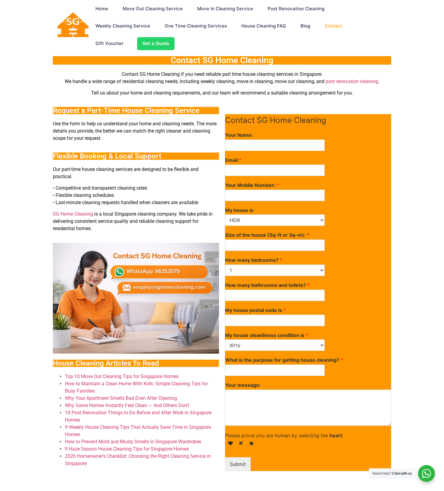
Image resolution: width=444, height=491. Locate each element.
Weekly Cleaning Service (122, 26)
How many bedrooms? (253, 260)
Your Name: (239, 135)
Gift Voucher (109, 43)
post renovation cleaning (352, 81)
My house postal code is (255, 310)
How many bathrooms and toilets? (267, 285)
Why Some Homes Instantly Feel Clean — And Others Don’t (127, 405)
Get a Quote (156, 43)
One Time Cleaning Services (196, 26)
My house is (239, 210)
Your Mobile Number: (252, 185)
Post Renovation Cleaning (296, 8)
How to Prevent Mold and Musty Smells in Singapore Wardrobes (133, 441)
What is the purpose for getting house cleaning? (284, 360)
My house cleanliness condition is (266, 335)
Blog (305, 26)
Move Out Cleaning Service (153, 8)
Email (233, 160)
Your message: (243, 385)
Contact (334, 26)
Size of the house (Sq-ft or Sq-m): (267, 235)
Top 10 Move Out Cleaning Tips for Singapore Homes (122, 376)
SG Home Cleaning (73, 214)
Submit (238, 464)
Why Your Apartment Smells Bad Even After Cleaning (121, 398)
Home (101, 8)
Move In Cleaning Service (225, 8)
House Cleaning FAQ (263, 26)
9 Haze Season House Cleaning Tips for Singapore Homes (127, 449)
